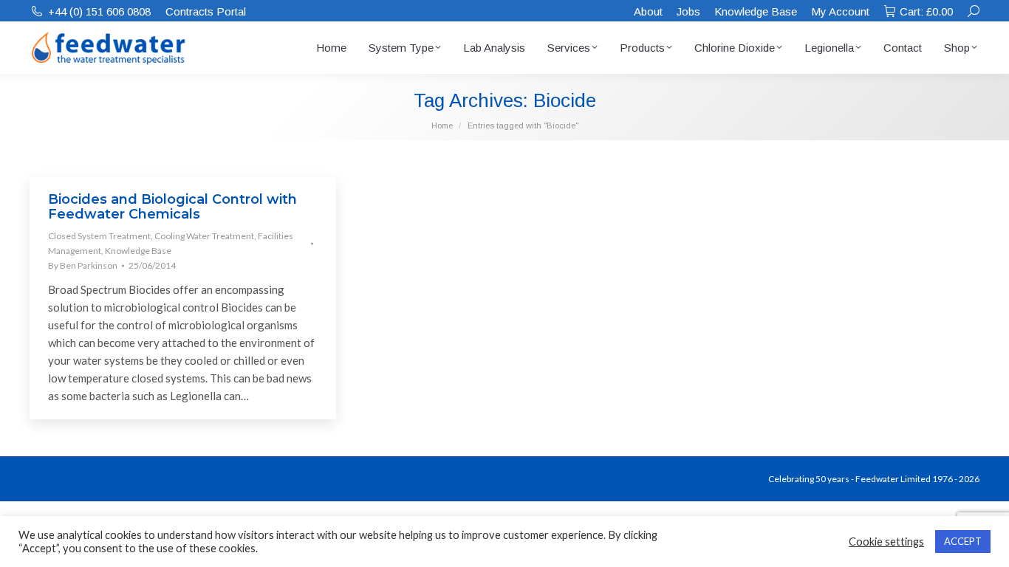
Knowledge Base (138, 250)
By (82, 265)
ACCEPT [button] (963, 541)
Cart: (926, 11)
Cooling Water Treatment (204, 235)
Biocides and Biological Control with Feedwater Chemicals (172, 206)
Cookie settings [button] (886, 541)
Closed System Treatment (99, 235)
